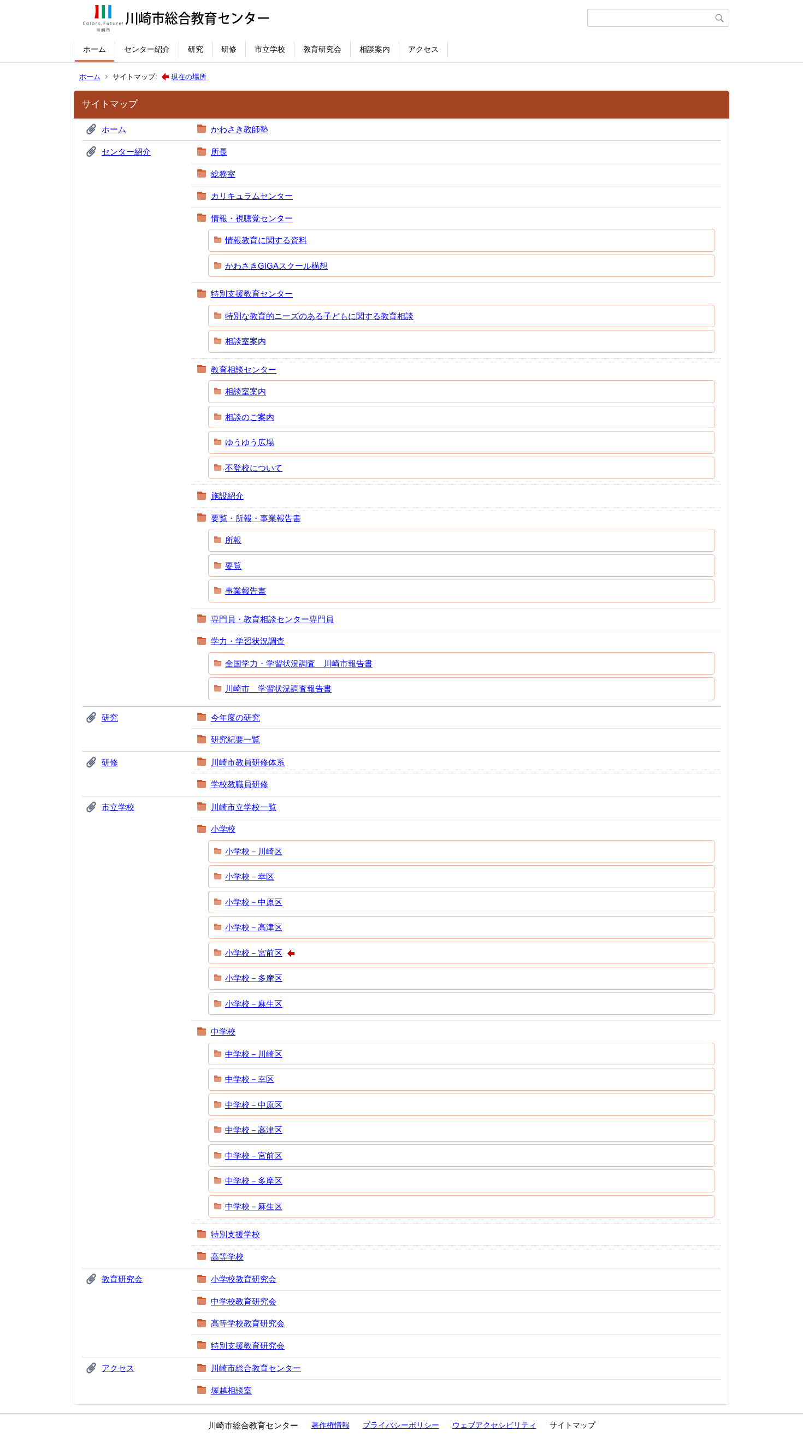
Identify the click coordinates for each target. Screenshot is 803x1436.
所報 (233, 540)
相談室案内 (245, 341)
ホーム (94, 49)
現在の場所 (188, 77)
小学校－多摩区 (253, 978)
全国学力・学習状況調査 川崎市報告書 (299, 663)
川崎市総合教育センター (256, 1368)
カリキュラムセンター (252, 195)
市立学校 (270, 49)
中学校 (223, 1031)
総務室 (223, 174)
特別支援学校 (235, 1234)
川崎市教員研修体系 (248, 762)
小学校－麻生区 (253, 1003)
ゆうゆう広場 (249, 442)
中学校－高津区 (253, 1129)
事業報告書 (245, 590)
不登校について (253, 467)
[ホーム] (331, 18)
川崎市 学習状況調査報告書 (278, 688)
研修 (229, 49)
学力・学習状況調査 (248, 641)
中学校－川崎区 (253, 1054)
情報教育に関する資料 (266, 240)
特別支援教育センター (252, 293)
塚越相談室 (231, 1390)
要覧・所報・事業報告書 (256, 518)
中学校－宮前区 (253, 1155)
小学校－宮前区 (253, 953)
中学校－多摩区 (253, 1180)
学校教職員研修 (239, 784)
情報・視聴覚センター (252, 218)
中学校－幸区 (249, 1079)
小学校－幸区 (249, 876)
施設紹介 (227, 495)
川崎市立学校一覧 (243, 807)
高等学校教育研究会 (248, 1323)
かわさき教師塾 (239, 129)
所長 (219, 151)
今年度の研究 (235, 717)
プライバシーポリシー (401, 1425)
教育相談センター (243, 369)
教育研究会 (322, 49)
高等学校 (227, 1256)
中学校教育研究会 (243, 1301)
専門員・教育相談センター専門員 (272, 619)
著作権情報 (330, 1425)
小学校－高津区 (253, 927)
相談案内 (374, 49)
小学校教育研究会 (243, 1279)
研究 (195, 49)
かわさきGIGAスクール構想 (276, 265)
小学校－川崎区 (253, 851)
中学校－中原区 (253, 1104)
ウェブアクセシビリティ (494, 1425)
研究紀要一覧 (235, 739)
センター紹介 (147, 49)
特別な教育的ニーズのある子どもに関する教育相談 (319, 316)
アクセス (423, 49)
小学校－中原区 (253, 902)
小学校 (223, 829)
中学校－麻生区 (253, 1206)
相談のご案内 (249, 417)
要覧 (233, 565)
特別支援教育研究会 (248, 1345)
